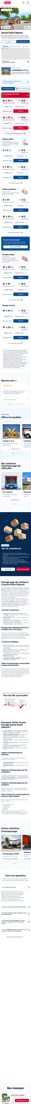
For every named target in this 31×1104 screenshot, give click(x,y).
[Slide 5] (20, 74)
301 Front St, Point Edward (17, 1097)
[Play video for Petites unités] (27, 144)
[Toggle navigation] (2, 2)
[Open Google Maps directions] (28, 62)
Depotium (9, 655)
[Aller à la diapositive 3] (15, 453)
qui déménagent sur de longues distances (14, 603)
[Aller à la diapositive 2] (14, 453)
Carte (6, 46)
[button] (12, 101)
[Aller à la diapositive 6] (19, 453)
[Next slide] (28, 72)
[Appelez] (12, 1100)
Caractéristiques (17, 46)
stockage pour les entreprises (8, 777)
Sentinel (15, 655)
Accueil (2, 6)
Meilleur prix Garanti (7, 111)
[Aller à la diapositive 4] (16, 453)
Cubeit (4, 655)
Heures (26, 46)
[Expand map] (27, 50)
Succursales (8, 6)
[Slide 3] (17, 74)
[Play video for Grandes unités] (27, 260)
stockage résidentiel (10, 601)
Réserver (20, 111)
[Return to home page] (7, 2)
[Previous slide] (3, 72)
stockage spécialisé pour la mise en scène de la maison (14, 777)
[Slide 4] (19, 74)
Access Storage (25, 653)
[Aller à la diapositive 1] (14, 504)
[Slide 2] (16, 74)
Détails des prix (24, 103)
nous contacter (21, 814)
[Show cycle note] (27, 82)
